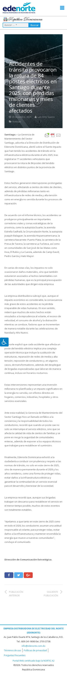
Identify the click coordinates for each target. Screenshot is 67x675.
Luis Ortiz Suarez (46, 116)
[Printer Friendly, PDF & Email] (53, 135)
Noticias (17, 121)
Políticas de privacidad (35, 650)
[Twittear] (18, 575)
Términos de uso (12, 650)
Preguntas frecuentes (14, 655)
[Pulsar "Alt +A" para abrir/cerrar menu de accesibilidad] (4, 342)
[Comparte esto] (8, 575)
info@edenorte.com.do (33, 645)
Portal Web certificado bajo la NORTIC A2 (33, 660)
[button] (62, 8)
